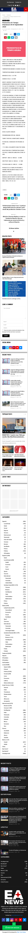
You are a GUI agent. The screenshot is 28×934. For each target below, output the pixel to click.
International (7, 576)
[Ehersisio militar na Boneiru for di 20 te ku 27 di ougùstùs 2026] (4, 810)
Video (3, 746)
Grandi (5, 742)
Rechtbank (8, 617)
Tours (5, 696)
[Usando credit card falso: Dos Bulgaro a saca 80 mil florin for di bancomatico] (4, 833)
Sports (5, 571)
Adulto (5, 744)
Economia (6, 678)
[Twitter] (7, 920)
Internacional (7, 535)
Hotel (5, 689)
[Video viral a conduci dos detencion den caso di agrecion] (8, 462)
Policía (5, 548)
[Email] (24, 920)
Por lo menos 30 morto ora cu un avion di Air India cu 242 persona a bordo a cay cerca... (17, 842)
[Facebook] (3, 920)
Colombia (7, 580)
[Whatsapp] (14, 924)
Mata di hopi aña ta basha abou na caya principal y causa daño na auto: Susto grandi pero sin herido (18, 404)
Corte (5, 676)
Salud (5, 526)
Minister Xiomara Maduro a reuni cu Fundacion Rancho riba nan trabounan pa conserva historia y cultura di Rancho (14, 219)
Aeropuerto (7, 701)
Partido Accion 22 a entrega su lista (11, 299)
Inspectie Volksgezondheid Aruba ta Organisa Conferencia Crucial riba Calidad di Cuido (17, 361)
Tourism (6, 573)
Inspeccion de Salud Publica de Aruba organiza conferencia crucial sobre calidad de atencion (17, 393)
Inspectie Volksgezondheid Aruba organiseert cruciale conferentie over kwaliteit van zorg (17, 372)
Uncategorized (6, 753)
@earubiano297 (14, 511)
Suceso (4, 728)
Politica (6, 671)
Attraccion (6, 699)
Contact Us (18, 2)
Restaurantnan (7, 694)
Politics (6, 603)
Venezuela (6, 537)
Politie (5, 648)
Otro (5, 726)
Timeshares (7, 692)
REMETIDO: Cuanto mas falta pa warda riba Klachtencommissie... (13, 436)
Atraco (5, 735)
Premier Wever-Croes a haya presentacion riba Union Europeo (13, 278)
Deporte (6, 530)
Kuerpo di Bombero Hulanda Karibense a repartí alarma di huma (12, 256)
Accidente (6, 730)
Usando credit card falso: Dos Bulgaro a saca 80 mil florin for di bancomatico (17, 833)
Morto (3, 739)
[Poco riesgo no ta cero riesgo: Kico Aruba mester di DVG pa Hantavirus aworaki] (8, 449)
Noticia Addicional (8, 683)
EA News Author (7, 29)
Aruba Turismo (6, 685)
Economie (8, 612)
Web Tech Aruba (21, 932)
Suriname (6, 724)
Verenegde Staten (10, 630)
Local (8, 20)
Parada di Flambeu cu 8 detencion (17, 850)
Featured (4, 20)
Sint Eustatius (8, 596)
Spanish (4, 521)
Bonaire (6, 544)
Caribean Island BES (9, 585)
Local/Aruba (7, 523)
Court (6, 567)
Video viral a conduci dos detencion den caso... (7, 469)
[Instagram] (12, 920)
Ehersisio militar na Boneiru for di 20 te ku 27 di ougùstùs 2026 (17, 809)
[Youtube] (20, 920)
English (4, 555)
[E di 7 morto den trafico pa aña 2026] (20, 462)
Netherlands (8, 598)
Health (7, 562)
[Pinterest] (16, 920)
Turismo (6, 532)
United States (8, 582)
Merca (5, 721)
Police (5, 601)
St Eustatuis (5, 658)
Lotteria (6, 680)
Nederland (8, 646)
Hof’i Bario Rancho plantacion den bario (19, 455)
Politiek (6, 651)
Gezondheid (8, 610)
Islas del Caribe (8, 539)
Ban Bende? (5, 751)
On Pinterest (6, 486)
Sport (5, 619)
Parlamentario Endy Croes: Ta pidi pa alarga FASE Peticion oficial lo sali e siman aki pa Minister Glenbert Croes (14, 208)
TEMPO (4, 189)
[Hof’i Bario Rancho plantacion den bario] (20, 449)
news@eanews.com (17, 915)
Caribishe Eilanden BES (10, 633)
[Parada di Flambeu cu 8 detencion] (4, 852)
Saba (6, 594)
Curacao (7, 587)
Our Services (10, 2)
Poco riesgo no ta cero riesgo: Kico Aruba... (8, 455)
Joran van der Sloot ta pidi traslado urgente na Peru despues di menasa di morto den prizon (18, 800)
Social (5, 528)
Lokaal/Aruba (7, 607)
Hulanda (6, 719)
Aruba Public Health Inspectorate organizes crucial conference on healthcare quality (16, 383)
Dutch (3, 605)
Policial (6, 669)
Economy (7, 564)
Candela (6, 737)
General (6, 687)
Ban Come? (5, 749)
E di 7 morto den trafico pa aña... (18, 468)
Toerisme (6, 621)
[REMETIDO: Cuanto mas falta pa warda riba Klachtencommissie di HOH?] (14, 425)
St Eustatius (7, 553)
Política (6, 551)
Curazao (6, 542)
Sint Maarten (8, 592)
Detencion (6, 733)
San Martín (6, 546)
